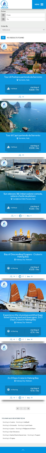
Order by (4, 26)
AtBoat (4, 4)
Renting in (9, 422)
